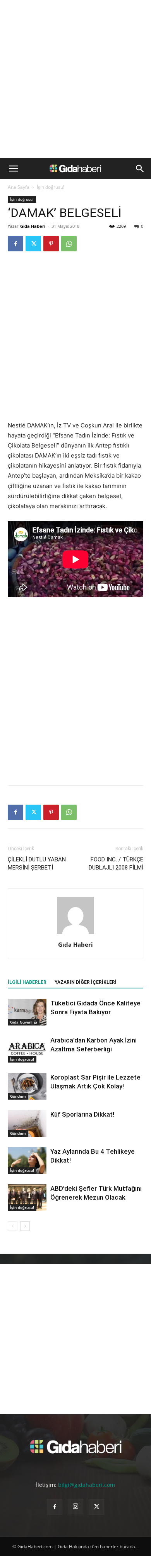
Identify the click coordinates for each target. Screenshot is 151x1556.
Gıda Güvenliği (23, 1022)
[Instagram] (75, 1506)
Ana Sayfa (18, 187)
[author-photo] (75, 934)
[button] (13, 168)
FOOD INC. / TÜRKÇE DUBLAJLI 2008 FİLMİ (116, 863)
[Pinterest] (51, 243)
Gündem (18, 1096)
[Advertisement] (75, 79)
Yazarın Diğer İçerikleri (86, 982)
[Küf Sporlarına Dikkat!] (27, 1123)
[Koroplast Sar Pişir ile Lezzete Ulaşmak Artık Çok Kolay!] (27, 1086)
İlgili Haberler (27, 982)
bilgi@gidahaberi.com (86, 1484)
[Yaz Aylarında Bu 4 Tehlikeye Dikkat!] (27, 1160)
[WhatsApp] (69, 243)
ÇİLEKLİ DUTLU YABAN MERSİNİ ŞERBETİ (37, 863)
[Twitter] (33, 243)
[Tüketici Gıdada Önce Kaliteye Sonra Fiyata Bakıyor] (27, 1012)
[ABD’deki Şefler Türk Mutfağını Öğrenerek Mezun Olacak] (27, 1197)
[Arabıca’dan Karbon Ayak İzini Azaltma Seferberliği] (27, 1049)
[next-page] (25, 1226)
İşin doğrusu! (50, 187)
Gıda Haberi (32, 226)
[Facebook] (15, 243)
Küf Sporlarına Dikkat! (82, 1114)
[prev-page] (12, 1226)
